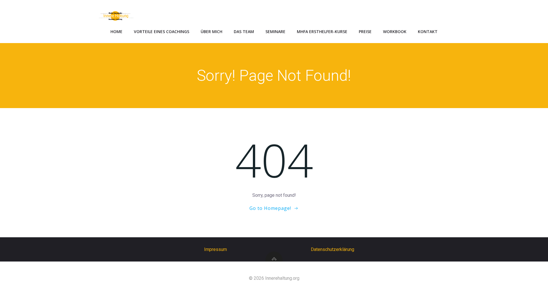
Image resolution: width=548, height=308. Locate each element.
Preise (365, 31)
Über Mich (211, 31)
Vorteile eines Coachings (161, 31)
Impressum (215, 249)
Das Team (244, 31)
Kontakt (428, 31)
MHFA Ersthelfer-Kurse (322, 31)
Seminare (275, 31)
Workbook (394, 31)
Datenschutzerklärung (332, 249)
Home (116, 31)
